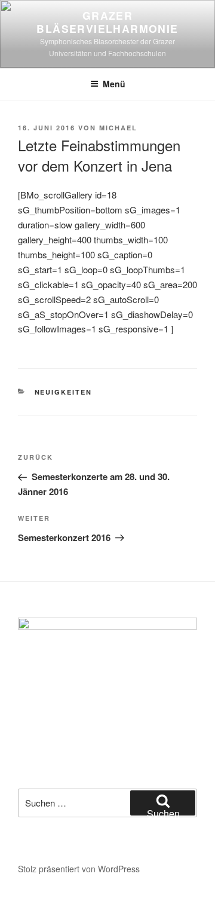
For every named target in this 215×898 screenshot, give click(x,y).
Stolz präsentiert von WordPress (79, 869)
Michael (118, 127)
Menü (114, 84)
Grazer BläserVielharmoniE (107, 22)
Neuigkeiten (64, 391)
